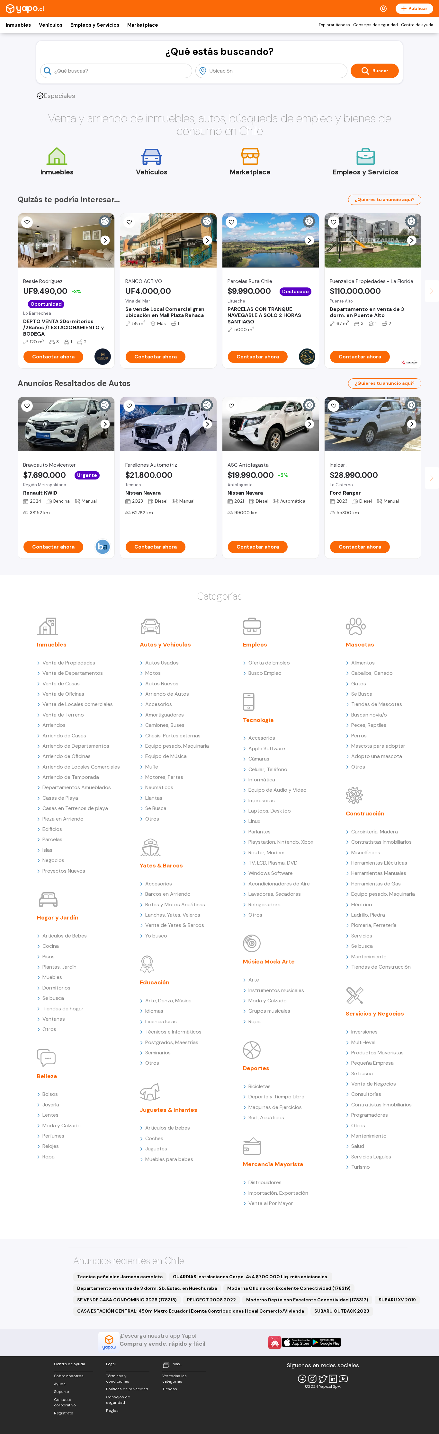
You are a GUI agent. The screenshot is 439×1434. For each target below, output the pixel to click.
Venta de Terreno (63, 714)
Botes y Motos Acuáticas (175, 904)
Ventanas (53, 1019)
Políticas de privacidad (127, 1389)
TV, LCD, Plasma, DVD (273, 862)
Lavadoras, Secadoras (274, 894)
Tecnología (258, 720)
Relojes (50, 1146)
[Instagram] (312, 1379)
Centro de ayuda (417, 25)
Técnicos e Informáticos (173, 1031)
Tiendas (169, 1389)
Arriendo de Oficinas (66, 756)
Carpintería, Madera (374, 831)
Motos (153, 673)
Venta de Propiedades (68, 662)
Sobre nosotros (69, 1375)
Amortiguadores (164, 714)
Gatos (358, 683)
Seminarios (158, 1052)
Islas (47, 850)
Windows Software (270, 873)
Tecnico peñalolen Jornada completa (120, 1277)
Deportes (256, 1068)
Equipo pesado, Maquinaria (177, 746)
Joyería (50, 1104)
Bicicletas (259, 1086)
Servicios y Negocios (375, 1013)
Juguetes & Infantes (168, 1110)
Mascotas (360, 644)
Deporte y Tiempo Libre (276, 1096)
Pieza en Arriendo (63, 818)
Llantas (153, 798)
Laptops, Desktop (269, 810)
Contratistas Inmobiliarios (381, 842)
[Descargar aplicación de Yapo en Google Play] (326, 1342)
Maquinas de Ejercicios (275, 1107)
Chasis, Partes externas (173, 735)
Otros (49, 1029)
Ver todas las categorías (174, 1378)
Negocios (53, 860)
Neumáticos (159, 787)
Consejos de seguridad (375, 25)
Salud (357, 1146)
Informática (261, 779)
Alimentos (363, 662)
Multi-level (363, 1042)
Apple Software (266, 748)
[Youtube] (343, 1379)
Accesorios (158, 704)
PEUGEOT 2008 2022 (211, 1300)
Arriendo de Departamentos (75, 746)
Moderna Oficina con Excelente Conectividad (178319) (289, 1288)
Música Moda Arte (269, 961)
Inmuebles (18, 25)
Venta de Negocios (373, 1083)
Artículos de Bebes (64, 935)
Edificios (52, 829)
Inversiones (364, 1031)
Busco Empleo (265, 673)
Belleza (47, 1076)
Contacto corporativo (65, 1402)
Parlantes (259, 831)
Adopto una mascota (376, 756)
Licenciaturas (161, 1021)
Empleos (255, 644)
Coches (154, 1138)
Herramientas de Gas (376, 883)
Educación (154, 982)
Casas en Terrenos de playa (75, 808)
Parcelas (52, 839)
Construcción (365, 813)
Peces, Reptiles (368, 725)
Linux (254, 821)
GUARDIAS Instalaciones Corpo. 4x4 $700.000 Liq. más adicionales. (250, 1277)
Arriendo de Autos (167, 694)
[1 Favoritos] (129, 222)
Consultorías (366, 1094)
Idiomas (154, 1010)
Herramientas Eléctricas (379, 862)
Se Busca (155, 808)
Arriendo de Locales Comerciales (81, 766)
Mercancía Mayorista (273, 1164)
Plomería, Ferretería (374, 925)
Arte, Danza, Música (168, 1000)
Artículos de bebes (167, 1127)
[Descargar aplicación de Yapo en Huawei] (274, 1342)
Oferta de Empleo (269, 662)
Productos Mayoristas (377, 1052)
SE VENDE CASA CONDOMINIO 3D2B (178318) (127, 1300)
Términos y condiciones (117, 1378)
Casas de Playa (60, 798)
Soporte (61, 1391)
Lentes (50, 1115)
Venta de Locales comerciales (77, 704)
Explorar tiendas (334, 25)
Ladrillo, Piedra (368, 914)
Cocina (50, 946)
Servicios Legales (371, 1156)
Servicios (361, 935)
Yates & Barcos (161, 865)
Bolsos (50, 1094)
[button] (105, 240)
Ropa (48, 1156)
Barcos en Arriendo (168, 894)
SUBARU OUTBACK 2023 (341, 1311)
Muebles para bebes (169, 1159)
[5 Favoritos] (231, 222)
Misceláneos (365, 852)
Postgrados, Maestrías (171, 1042)
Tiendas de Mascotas (376, 704)
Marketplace (142, 25)
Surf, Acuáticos (266, 1117)
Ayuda (60, 1383)
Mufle (151, 766)
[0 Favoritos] (27, 406)
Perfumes (53, 1135)
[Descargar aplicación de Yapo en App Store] (296, 1342)
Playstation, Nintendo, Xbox (280, 842)
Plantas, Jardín (59, 966)
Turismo (360, 1167)
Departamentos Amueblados (76, 787)
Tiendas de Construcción (381, 966)
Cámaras (258, 758)
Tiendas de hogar (63, 1008)
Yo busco (156, 935)
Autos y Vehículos (165, 644)
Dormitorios (56, 987)
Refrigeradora (264, 904)
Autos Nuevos (161, 683)
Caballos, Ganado (372, 673)
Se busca (53, 998)
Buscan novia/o (369, 714)
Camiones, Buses (164, 725)
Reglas (112, 1410)
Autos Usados (162, 662)
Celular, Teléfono (267, 769)
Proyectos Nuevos (63, 870)
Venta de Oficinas (63, 694)
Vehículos (50, 25)
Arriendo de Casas (64, 735)
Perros (359, 735)
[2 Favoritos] (27, 222)
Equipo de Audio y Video (277, 790)
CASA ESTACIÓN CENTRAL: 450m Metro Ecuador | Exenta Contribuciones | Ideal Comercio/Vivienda (190, 1311)
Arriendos (54, 725)
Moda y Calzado (61, 1125)
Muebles (52, 977)
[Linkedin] (333, 1379)
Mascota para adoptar (378, 746)
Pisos (48, 956)
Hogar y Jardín (57, 917)
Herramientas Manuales (378, 873)
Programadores (369, 1115)
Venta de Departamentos (72, 673)
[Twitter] (323, 1379)
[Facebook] (302, 1379)
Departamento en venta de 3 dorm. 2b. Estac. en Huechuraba (147, 1288)
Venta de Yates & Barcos (174, 925)
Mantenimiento (369, 956)
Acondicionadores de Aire (279, 883)
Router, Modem (266, 852)
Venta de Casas (61, 683)
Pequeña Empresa (372, 1063)
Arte (253, 979)
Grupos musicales (269, 1010)
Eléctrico (361, 904)
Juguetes (156, 1148)
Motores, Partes (164, 777)
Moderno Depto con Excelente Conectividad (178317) (307, 1300)
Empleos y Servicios (94, 25)
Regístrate (63, 1413)
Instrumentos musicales (276, 990)
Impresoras (261, 800)
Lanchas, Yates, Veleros (172, 914)
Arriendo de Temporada (70, 777)
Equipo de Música (166, 756)
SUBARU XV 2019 (397, 1300)
